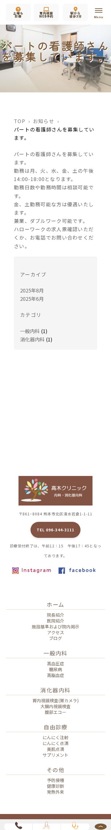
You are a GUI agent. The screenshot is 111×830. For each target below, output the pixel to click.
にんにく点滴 (55, 743)
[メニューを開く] (98, 12)
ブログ (55, 638)
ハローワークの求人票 (40, 229)
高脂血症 (55, 675)
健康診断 (55, 786)
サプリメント (55, 755)
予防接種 (55, 780)
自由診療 (55, 727)
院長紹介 (55, 615)
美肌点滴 (55, 749)
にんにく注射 (55, 737)
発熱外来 (55, 792)
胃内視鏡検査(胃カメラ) (55, 700)
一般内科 (30, 331)
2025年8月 (32, 290)
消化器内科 (32, 339)
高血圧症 (55, 663)
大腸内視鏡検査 (55, 706)
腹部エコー (55, 712)
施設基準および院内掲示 (55, 626)
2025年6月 (32, 298)
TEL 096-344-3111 (55, 529)
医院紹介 (55, 621)
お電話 (38, 237)
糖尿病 (55, 669)
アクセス (55, 632)
